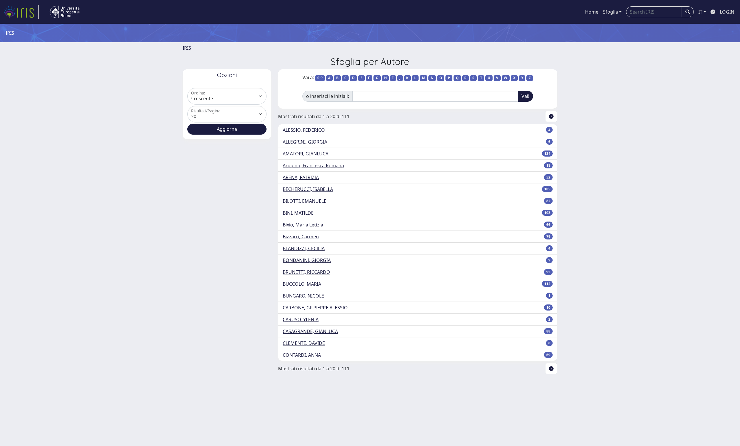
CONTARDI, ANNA (302, 355)
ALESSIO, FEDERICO (304, 130)
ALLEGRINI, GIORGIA (305, 142)
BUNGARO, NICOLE (303, 296)
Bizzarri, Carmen (301, 236)
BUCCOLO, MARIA (302, 284)
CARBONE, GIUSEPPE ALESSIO (315, 307)
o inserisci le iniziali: (327, 96)
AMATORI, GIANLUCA (305, 153)
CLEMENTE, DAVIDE (304, 343)
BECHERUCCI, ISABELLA (308, 189)
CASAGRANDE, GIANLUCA (310, 331)
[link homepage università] (64, 11)
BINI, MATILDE (298, 213)
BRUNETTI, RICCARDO (306, 272)
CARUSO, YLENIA (301, 319)
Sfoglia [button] (610, 12)
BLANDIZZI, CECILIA (304, 248)
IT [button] (700, 12)
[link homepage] (21, 12)
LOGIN (727, 12)
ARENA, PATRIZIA (301, 177)
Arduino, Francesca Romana (313, 165)
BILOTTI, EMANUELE (304, 201)
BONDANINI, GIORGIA (307, 260)
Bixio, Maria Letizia (303, 225)
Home (591, 12)
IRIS (187, 48)
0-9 (320, 77)
